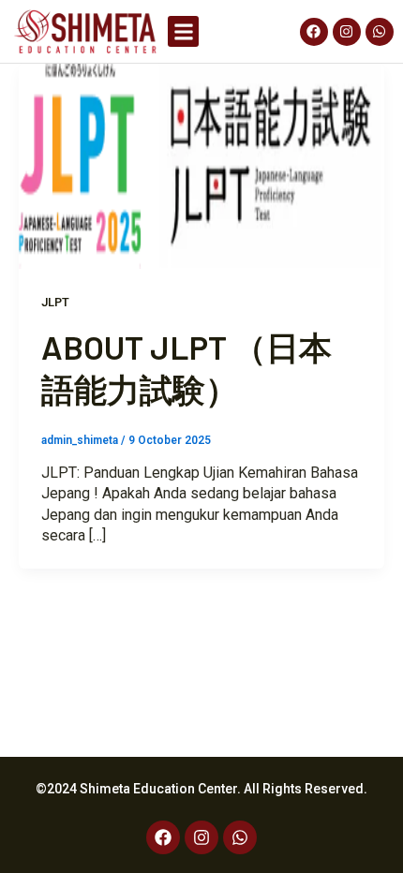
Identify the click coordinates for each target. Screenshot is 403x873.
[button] (183, 31)
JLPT (55, 302)
